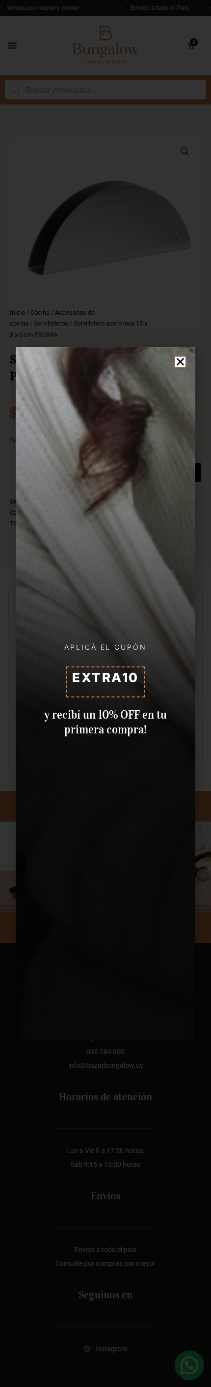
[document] (105, 693)
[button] (180, 362)
